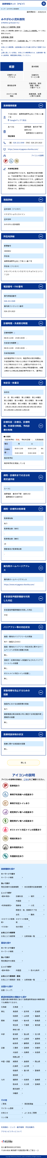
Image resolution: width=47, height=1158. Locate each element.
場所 (32, 896)
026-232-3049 (18, 142)
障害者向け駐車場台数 (13, 549)
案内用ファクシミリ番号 (13, 306)
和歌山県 (16, 1057)
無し (6, 655)
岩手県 (26, 1011)
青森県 (15, 1011)
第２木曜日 (36, 397)
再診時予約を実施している (14, 463)
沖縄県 (15, 1093)
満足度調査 (28, 1103)
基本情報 (35, 66)
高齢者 (18, 905)
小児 (32, 905)
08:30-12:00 (8, 338)
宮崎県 (37, 1084)
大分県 (26, 1084)
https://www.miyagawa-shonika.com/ (23, 149)
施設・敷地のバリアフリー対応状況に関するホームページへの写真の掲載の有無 (23, 648)
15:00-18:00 (20, 338)
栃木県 (26, 1020)
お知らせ (4, 1112)
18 (5, 543)
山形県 (26, 1016)
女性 (17, 914)
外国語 (18, 900)
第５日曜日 (33, 403)
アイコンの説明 (37, 155)
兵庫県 (26, 1052)
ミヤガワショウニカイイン (14, 214)
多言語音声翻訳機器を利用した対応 (18, 609)
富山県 (26, 1034)
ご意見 (3, 1103)
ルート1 (7, 488)
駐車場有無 (8, 518)
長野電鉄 (7, 493)
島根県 (26, 1061)
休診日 (6, 392)
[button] (23, 200)
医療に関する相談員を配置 (14, 743)
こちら (26, 779)
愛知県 (37, 1043)
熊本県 (15, 1084)
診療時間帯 (8, 332)
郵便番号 (7, 245)
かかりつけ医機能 (11, 95)
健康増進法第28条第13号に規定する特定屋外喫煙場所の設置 (22, 715)
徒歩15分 (26, 493)
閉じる (23, 762)
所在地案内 (29, 1127)
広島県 (15, 1066)
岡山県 (37, 1061)
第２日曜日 (8, 400)
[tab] (11, 66)
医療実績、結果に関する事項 (35, 95)
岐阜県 (15, 1043)
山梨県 (26, 1038)
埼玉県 (15, 1025)
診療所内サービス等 (35, 76)
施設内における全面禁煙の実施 (16, 703)
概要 (11, 67)
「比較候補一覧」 (23, 41)
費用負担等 (11, 85)
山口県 (26, 1066)
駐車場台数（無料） (12, 538)
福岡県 (15, 1079)
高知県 (15, 1075)
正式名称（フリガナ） (13, 209)
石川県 (37, 1034)
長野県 (37, 1038)
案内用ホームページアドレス (15, 579)
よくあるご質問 (30, 1112)
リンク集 (4, 1117)
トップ (3, 9)
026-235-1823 (9, 311)
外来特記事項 (9, 353)
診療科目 (19, 896)
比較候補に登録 (7, 37)
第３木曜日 (19, 400)
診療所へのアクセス (11, 76)
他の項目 (19, 926)
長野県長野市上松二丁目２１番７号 (18, 261)
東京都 (37, 1025)
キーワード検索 (7, 877)
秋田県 (15, 1016)
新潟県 (15, 1034)
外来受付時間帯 (10, 343)
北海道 (15, 1006)
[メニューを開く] (44, 3)
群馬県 (37, 1020)
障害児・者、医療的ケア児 (26, 910)
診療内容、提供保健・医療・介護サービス (35, 85)
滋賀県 (26, 1047)
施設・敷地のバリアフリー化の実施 (18, 636)
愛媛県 (37, 1070)
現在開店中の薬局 (8, 960)
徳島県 (15, 1070)
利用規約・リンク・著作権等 (12, 1127)
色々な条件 (35, 970)
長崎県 (37, 1079)
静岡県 (26, 1043)
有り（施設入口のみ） (13, 641)
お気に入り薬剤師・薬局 (10, 979)
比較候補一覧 (29, 936)
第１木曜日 (15, 397)
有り (6, 523)
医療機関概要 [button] (10, 105)
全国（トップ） (7, 990)
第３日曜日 (29, 400)
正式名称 (7, 219)
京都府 (37, 1047)
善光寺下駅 (17, 493)
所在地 (6, 256)
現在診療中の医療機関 (10, 887)
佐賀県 (26, 1079)
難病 (32, 914)
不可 (6, 615)
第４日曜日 (12, 403)
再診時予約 (8, 458)
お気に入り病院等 (8, 936)
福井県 (15, 1038)
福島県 (37, 1016)
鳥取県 (15, 1061)
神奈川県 (16, 1029)
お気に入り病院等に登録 (10, 27)
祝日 (41, 403)
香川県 (26, 1070)
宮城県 (37, 1011)
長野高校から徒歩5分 (13, 496)
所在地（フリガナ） (12, 266)
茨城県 (15, 1020)
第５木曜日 (22, 403)
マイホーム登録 (7, 1108)
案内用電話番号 (10, 296)
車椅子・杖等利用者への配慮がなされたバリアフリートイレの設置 (23, 661)
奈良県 (37, 1052)
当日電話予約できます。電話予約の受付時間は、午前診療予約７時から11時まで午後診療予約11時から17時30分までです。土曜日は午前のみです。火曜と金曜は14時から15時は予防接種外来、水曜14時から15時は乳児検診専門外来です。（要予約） (24, 364)
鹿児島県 (16, 1088)
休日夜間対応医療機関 (33, 887)
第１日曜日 (26, 397)
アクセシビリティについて (11, 1131)
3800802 (7, 251)
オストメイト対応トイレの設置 (16, 673)
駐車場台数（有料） (12, 528)
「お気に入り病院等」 (30, 31)
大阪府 (15, 1052)
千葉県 (26, 1025)
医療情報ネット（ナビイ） (14, 3)
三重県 (15, 1047)
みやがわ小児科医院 (12, 224)
